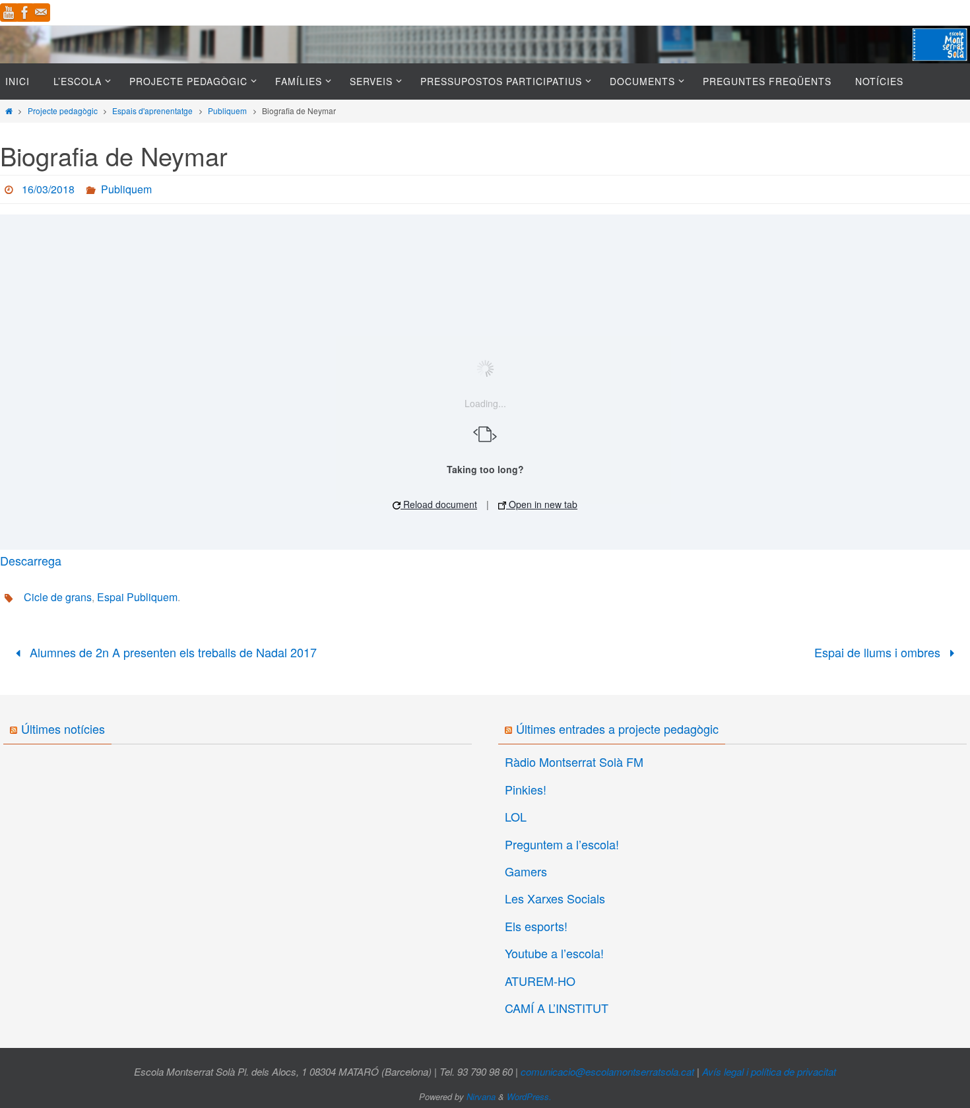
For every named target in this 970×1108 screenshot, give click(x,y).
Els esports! (536, 925)
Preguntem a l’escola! (562, 844)
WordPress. (529, 1096)
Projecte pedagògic (63, 110)
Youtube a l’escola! (554, 952)
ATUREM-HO (540, 980)
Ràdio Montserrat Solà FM (574, 761)
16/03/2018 (48, 189)
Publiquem (227, 110)
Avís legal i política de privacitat (769, 1071)
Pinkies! (525, 789)
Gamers (526, 871)
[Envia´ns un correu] (41, 12)
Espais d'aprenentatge (152, 110)
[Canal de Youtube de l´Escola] (9, 12)
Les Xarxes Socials (555, 898)
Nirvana (481, 1096)
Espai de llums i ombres (879, 652)
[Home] (9, 110)
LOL (516, 816)
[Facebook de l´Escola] (25, 12)
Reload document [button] (439, 504)
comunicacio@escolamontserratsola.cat (607, 1071)
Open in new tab (541, 504)
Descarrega (30, 560)
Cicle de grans (58, 596)
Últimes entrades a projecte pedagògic (617, 728)
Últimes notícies (63, 728)
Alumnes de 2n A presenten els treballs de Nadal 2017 (171, 652)
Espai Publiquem (137, 596)
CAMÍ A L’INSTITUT (556, 1007)
